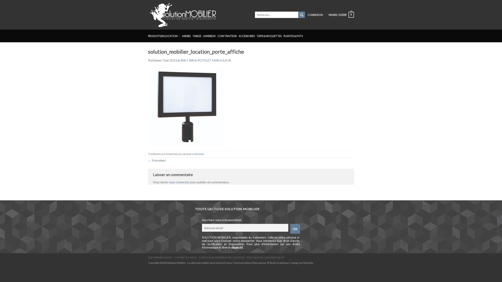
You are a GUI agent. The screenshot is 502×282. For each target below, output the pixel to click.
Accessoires (247, 36)
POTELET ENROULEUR (214, 60)
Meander (308, 262)
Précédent (157, 160)
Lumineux (209, 36)
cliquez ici (237, 247)
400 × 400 (187, 60)
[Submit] (301, 15)
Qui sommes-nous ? (160, 257)
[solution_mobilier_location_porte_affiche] (187, 106)
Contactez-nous (186, 257)
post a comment (195, 153)
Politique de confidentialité (265, 257)
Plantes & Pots (293, 36)
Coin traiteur (227, 36)
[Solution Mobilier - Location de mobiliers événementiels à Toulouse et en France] (198, 15)
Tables (197, 36)
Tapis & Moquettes (269, 36)
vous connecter (179, 182)
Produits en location (162, 36)
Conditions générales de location (221, 257)
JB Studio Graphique (278, 262)
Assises (186, 36)
